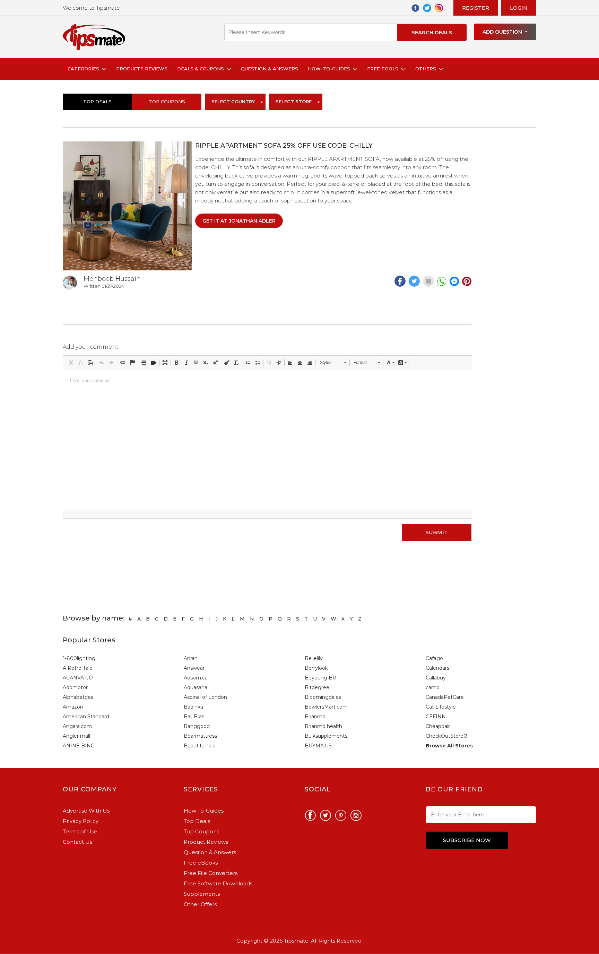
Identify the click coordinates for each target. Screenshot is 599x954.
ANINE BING (79, 746)
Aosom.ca (196, 678)
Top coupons (167, 101)
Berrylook (316, 668)
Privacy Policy (80, 821)
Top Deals (97, 101)
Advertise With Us (86, 810)
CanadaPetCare (445, 697)
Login (519, 8)
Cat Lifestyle (441, 707)
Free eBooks (201, 862)
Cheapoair (438, 726)
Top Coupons (201, 831)
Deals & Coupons (202, 68)
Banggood (197, 726)
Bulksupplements (326, 736)
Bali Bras (194, 716)
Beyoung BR (320, 678)
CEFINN (436, 716)
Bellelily (314, 658)
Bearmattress (200, 736)
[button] (71, 362)
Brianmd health (323, 726)
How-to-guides (330, 68)
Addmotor (75, 687)
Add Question (503, 32)
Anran (191, 658)
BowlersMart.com (326, 707)
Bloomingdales (323, 697)
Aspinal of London (205, 697)
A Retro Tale (78, 668)
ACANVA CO (78, 678)
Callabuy (436, 678)
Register (475, 8)
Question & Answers (269, 68)
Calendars (437, 668)
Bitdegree (317, 687)
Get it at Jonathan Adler (239, 221)
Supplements (202, 894)
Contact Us (77, 842)
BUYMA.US (318, 746)
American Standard (86, 716)
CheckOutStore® (447, 736)
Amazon (73, 707)
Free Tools (384, 68)
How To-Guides (204, 810)
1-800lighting (79, 658)
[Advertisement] (508, 245)
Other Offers (200, 904)
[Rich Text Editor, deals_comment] (267, 439)
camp (433, 687)
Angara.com (77, 726)
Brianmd (315, 716)
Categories (85, 68)
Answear (194, 668)
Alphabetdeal (79, 697)
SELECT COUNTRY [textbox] (233, 101)
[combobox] (235, 102)
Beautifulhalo (200, 746)
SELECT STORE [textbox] (294, 101)
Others (427, 68)
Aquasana (195, 687)
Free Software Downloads (218, 883)
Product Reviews (206, 842)
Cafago (434, 658)
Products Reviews (141, 68)
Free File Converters (210, 873)
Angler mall (76, 736)
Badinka (193, 707)
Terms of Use (80, 831)
